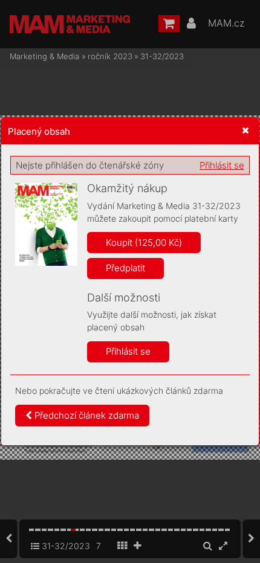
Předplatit (125, 268)
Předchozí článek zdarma (85, 415)
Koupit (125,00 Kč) (144, 242)
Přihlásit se (222, 165)
